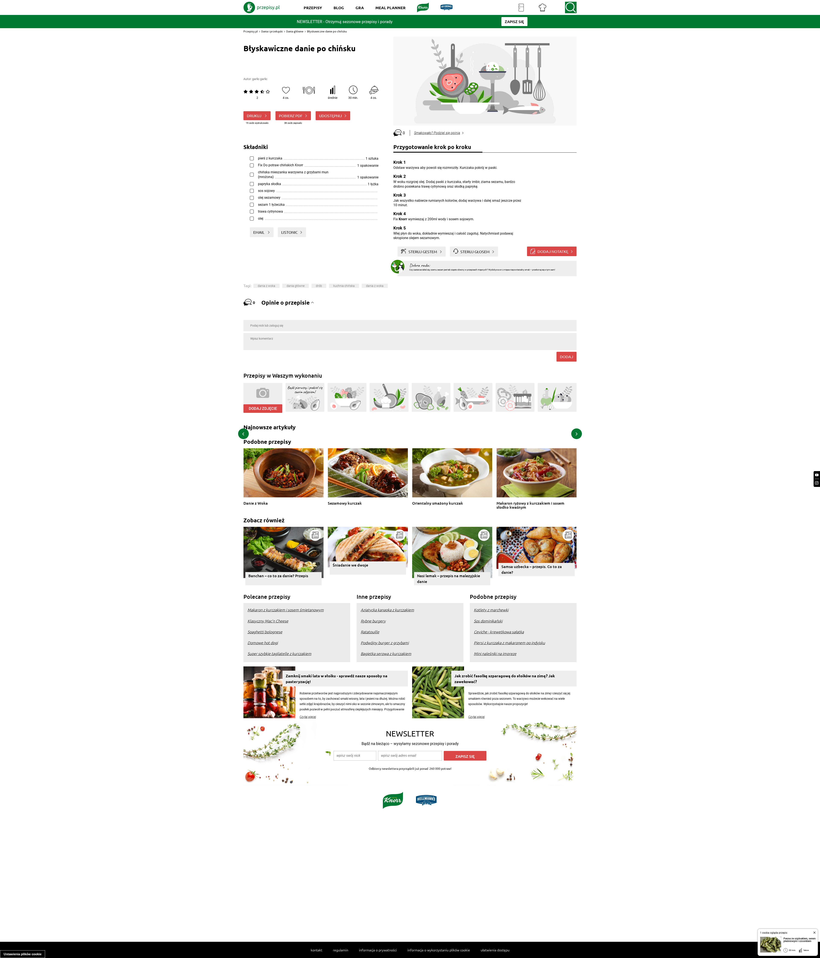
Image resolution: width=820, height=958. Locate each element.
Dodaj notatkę (552, 251)
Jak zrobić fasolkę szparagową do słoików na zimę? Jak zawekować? (504, 678)
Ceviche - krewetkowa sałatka (499, 631)
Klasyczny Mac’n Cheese (267, 621)
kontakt (316, 950)
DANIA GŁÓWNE (296, 286)
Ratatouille (370, 631)
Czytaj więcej (308, 716)
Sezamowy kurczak (345, 503)
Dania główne (294, 31)
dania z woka (266, 286)
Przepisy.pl (250, 31)
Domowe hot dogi (262, 642)
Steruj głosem (475, 251)
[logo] (261, 7)
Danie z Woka (255, 503)
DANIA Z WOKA (375, 286)
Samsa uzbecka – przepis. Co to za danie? (531, 569)
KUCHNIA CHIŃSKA (344, 286)
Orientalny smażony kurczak (437, 503)
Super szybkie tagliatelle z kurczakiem (279, 653)
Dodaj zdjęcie (263, 408)
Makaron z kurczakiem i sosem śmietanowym (285, 610)
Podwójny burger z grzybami (385, 642)
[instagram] (817, 483)
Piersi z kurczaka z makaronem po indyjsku (509, 642)
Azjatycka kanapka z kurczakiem (387, 610)
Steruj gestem (423, 251)
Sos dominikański (488, 621)
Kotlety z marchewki (491, 610)
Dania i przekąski (272, 31)
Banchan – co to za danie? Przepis (278, 575)
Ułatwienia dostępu (495, 950)
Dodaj (566, 356)
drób (319, 286)
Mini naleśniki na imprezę (495, 653)
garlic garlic (259, 79)
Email (259, 232)
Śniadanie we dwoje (350, 564)
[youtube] (817, 475)
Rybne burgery (373, 621)
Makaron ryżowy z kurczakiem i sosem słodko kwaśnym (530, 505)
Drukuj (254, 115)
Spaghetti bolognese (264, 631)
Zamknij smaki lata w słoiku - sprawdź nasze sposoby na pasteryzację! (336, 678)
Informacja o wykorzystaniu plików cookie (438, 950)
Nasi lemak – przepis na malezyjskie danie (448, 578)
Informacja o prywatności (378, 950)
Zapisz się (465, 756)
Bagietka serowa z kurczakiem (386, 653)
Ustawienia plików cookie (22, 954)
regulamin (340, 950)
